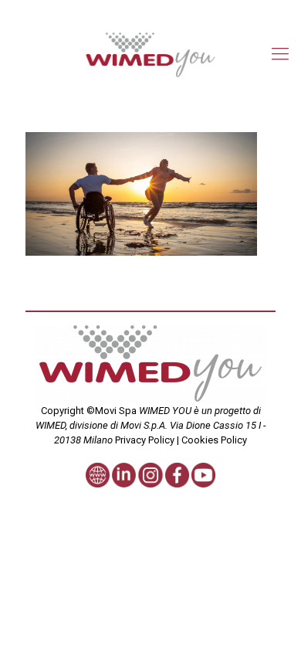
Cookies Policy (213, 440)
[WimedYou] (150, 54)
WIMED (51, 425)
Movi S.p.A (142, 425)
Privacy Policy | (147, 440)
